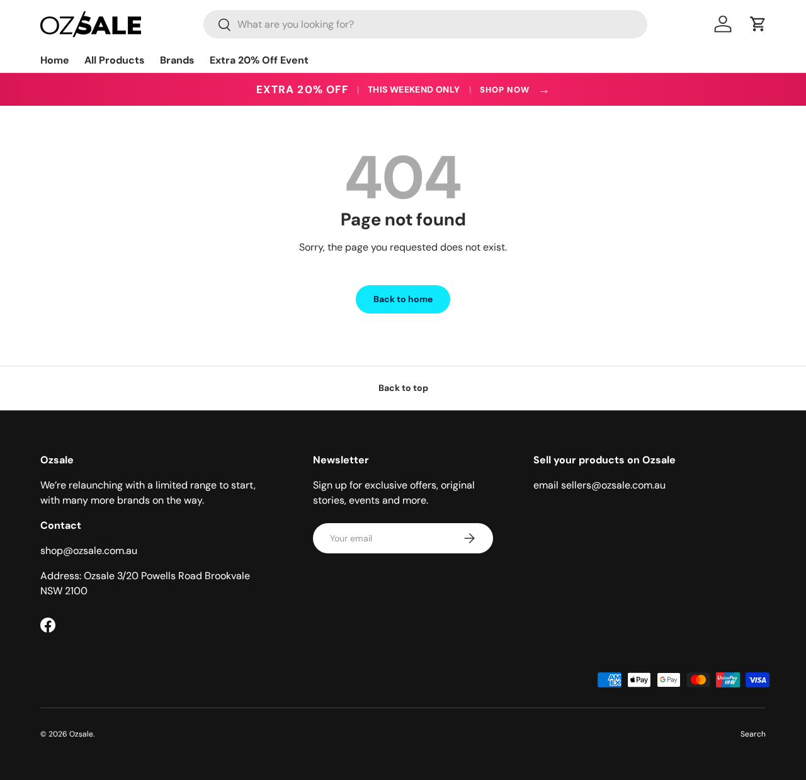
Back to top (403, 387)
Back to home (403, 299)
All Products (114, 60)
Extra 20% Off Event (259, 60)
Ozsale (81, 734)
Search (753, 734)
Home (54, 60)
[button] (758, 24)
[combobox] (425, 24)
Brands (177, 60)
